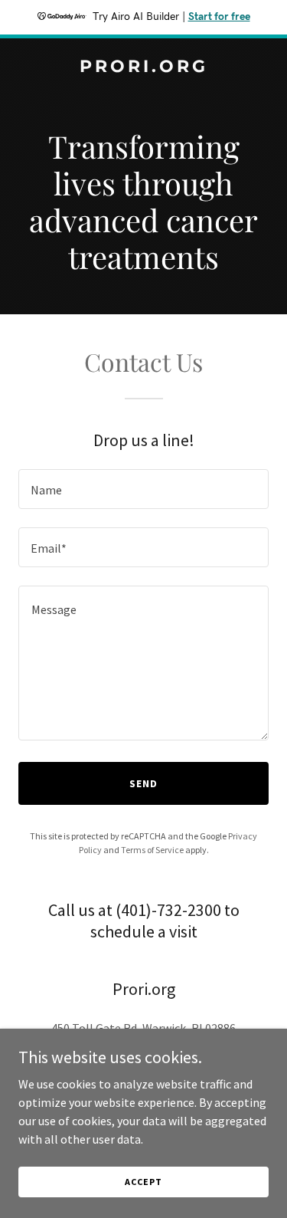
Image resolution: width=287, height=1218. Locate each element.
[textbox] (143, 489)
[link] (143, 67)
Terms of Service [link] (152, 849)
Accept (143, 1181)
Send (143, 783)
